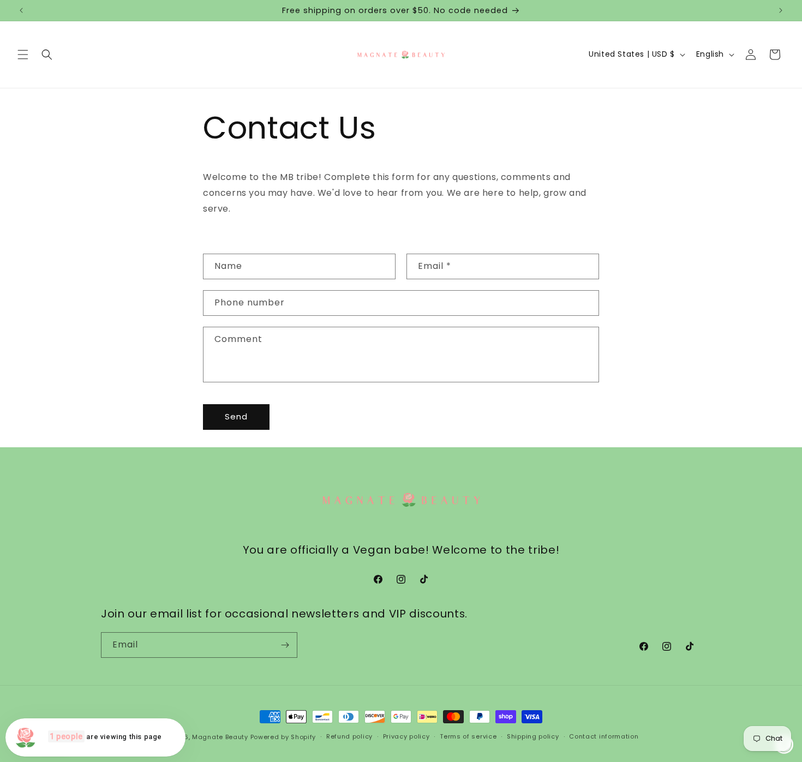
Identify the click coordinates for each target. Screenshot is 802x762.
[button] (23, 55)
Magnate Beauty (220, 737)
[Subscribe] (285, 645)
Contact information (603, 736)
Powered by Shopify (283, 737)
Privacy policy (406, 736)
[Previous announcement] (21, 10)
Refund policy (349, 736)
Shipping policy (533, 736)
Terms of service (468, 736)
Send (236, 416)
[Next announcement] (781, 10)
